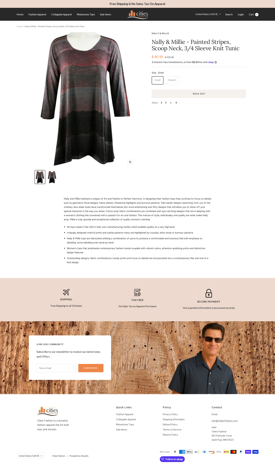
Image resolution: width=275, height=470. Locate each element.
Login (241, 14)
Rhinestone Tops (86, 14)
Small (157, 80)
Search (229, 14)
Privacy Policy (170, 414)
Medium (172, 80)
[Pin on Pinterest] (166, 103)
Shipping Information (174, 419)
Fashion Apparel (37, 14)
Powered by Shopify (79, 456)
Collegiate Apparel (61, 14)
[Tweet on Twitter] (170, 103)
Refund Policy (170, 424)
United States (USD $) (206, 14)
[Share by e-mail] (176, 103)
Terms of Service (172, 429)
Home (20, 14)
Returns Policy (170, 434)
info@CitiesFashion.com (225, 420)
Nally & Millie (160, 33)
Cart (253, 14)
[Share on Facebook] (161, 103)
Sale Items (105, 14)
